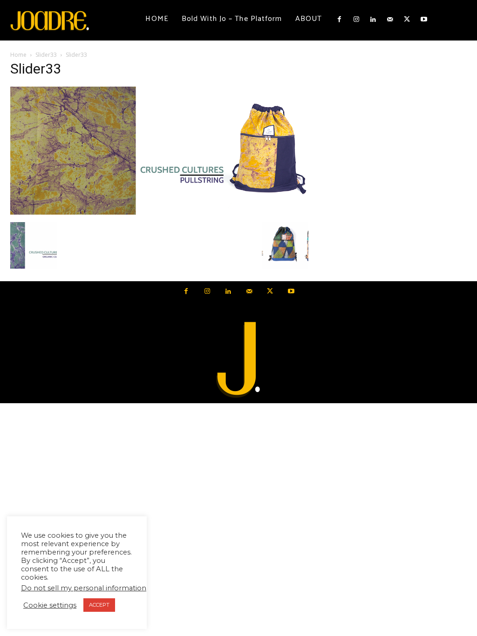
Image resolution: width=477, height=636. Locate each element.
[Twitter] (407, 19)
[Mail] (390, 19)
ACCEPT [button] (99, 605)
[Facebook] (339, 19)
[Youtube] (424, 19)
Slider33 (46, 55)
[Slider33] (159, 212)
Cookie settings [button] (49, 605)
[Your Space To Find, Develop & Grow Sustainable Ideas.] (238, 360)
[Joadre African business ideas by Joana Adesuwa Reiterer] (49, 20)
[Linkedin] (373, 19)
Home (18, 55)
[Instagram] (356, 19)
